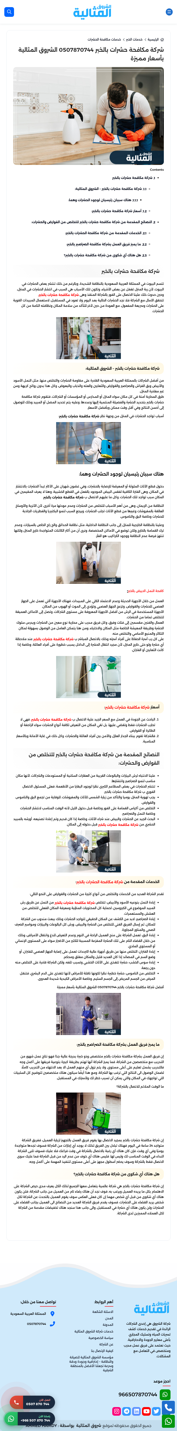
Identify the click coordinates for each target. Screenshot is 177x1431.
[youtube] (146, 1411)
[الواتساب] (168, 1421)
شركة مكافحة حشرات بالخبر (133, 178)
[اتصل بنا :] (168, 1407)
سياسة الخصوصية (100, 1338)
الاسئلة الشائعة (102, 1312)
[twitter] (156, 1411)
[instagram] (116, 1411)
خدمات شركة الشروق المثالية (93, 1331)
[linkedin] (136, 1411)
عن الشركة (106, 1344)
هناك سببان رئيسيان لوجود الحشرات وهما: (103, 200)
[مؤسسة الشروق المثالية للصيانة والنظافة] (92, 12)
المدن (109, 1318)
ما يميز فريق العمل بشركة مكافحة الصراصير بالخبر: (106, 244)
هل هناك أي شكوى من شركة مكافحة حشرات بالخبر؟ (105, 255)
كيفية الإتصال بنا (102, 1351)
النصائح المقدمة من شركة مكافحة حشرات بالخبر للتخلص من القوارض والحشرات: (93, 222)
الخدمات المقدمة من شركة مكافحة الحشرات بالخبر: (106, 233)
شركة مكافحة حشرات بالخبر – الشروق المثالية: (111, 189)
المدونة (108, 1325)
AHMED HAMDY (41, 1425)
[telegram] (126, 1411)
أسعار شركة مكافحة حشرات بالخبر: (119, 211)
